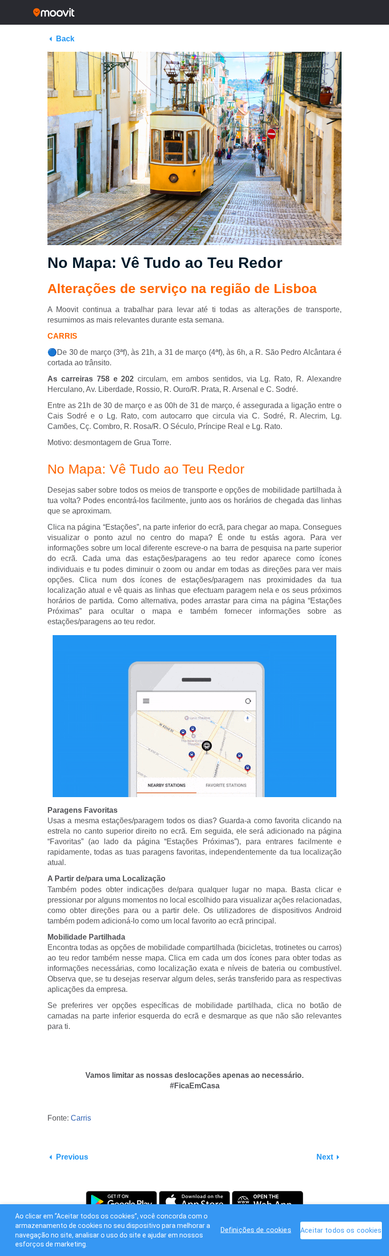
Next (324, 1157)
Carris (81, 1118)
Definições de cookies (256, 1230)
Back (65, 39)
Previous (72, 1157)
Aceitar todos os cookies (340, 1231)
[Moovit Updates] (194, 12)
